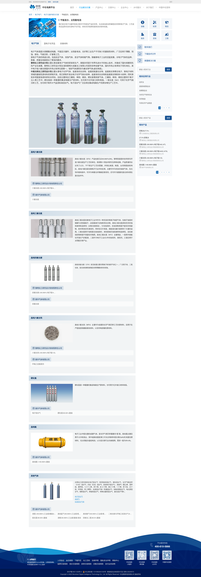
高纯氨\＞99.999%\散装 (41, 462)
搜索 (168, 69)
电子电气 (38, 14)
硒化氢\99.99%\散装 (65, 413)
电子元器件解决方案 (51, 14)
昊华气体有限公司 (42, 194)
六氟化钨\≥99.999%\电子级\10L (44, 352)
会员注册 (55, 2)
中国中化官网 (164, 7)
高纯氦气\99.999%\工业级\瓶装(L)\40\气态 (70, 514)
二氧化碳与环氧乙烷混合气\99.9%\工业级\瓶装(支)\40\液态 (120, 514)
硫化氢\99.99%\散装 (39, 518)
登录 (49, 2)
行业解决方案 (84, 7)
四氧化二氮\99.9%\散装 (91, 518)
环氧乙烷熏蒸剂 (38, 364)
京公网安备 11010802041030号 (95, 572)
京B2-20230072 (129, 572)
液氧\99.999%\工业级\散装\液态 (69, 518)
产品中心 (99, 7)
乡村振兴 (137, 7)
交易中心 (112, 7)
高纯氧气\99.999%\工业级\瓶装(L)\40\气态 (95, 514)
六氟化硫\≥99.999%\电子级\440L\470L (44, 188)
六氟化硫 (35, 199)
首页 (170, 2)
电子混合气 (36, 413)
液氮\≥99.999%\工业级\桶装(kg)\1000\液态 (44, 514)
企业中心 (124, 7)
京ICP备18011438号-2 (74, 572)
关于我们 (150, 7)
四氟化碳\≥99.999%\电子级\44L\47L (44, 292)
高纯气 (77, 499)
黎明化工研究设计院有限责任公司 (48, 183)
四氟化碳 (35, 304)
